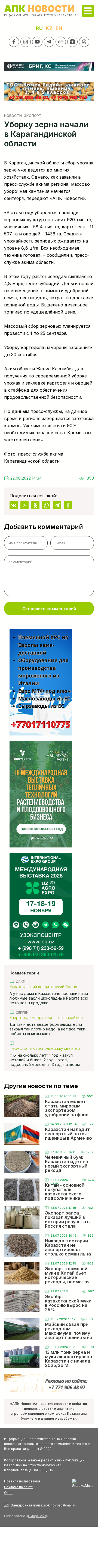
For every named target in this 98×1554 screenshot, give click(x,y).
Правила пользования (22, 1481)
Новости (13, 115)
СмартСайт (37, 1516)
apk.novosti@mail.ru (60, 1505)
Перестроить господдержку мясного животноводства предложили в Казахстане (45, 1048)
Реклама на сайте (18, 1487)
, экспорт (31, 115)
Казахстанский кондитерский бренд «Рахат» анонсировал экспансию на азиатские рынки (43, 986)
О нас (8, 1493)
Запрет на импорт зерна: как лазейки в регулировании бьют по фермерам (46, 1017)
